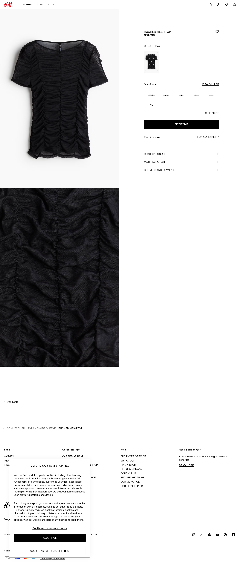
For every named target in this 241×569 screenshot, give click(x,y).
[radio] (151, 61)
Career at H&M (72, 456)
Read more (186, 465)
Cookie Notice (130, 481)
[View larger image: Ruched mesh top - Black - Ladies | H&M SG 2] (59, 277)
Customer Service (133, 456)
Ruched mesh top (70, 428)
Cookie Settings (131, 486)
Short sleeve (46, 428)
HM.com (8, 428)
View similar (210, 84)
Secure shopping (132, 477)
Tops (31, 428)
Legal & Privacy (131, 469)
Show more (12, 402)
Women (27, 4)
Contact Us (128, 473)
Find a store (129, 464)
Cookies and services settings (49, 550)
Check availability (206, 137)
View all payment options (52, 558)
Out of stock (151, 84)
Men (40, 4)
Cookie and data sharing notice (49, 528)
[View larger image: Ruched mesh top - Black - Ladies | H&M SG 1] (59, 98)
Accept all (49, 537)
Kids (51, 4)
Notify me (181, 124)
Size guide (212, 113)
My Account (128, 460)
